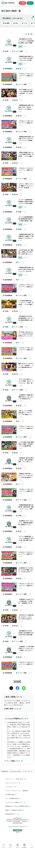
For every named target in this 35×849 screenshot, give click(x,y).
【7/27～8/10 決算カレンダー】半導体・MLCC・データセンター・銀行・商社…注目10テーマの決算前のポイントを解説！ (26, 383)
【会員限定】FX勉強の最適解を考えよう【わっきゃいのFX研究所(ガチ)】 (25, 396)
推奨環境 (25, 790)
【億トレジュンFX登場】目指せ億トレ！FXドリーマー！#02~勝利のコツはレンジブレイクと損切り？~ (25, 414)
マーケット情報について (12, 761)
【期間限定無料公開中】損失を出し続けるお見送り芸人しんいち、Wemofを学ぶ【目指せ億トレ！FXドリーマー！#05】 (25, 271)
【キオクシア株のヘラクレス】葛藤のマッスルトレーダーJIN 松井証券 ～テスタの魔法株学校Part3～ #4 (25, 187)
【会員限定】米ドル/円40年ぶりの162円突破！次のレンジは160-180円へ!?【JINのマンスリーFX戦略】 (25, 571)
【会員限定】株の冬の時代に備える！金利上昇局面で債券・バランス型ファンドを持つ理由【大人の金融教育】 (25, 461)
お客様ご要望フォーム (11, 708)
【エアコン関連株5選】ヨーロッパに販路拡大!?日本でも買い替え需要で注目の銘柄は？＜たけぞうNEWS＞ (25, 540)
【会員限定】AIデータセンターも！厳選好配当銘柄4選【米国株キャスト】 (25, 522)
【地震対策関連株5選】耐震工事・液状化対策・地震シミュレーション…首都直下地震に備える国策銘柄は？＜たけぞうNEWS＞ (25, 508)
